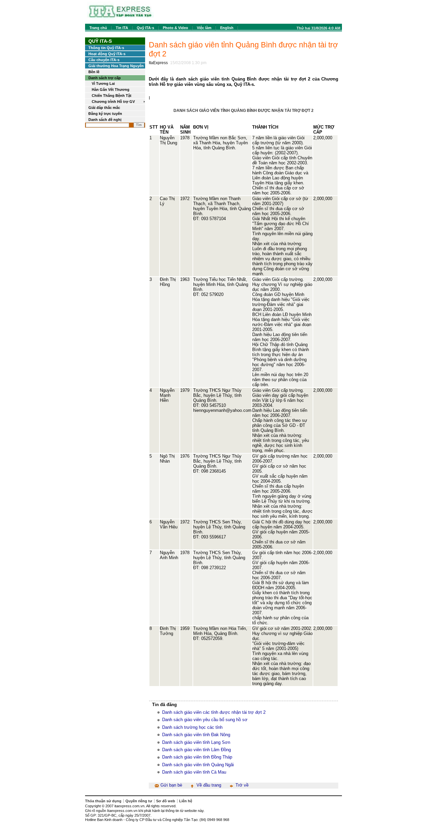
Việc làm (204, 28)
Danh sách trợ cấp (104, 78)
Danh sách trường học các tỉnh (192, 727)
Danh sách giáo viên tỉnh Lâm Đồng (196, 749)
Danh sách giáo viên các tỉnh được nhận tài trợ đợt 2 (214, 712)
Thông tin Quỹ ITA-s (106, 48)
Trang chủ (98, 28)
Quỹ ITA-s (145, 28)
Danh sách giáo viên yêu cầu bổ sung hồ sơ (205, 719)
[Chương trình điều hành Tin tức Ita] (120, 19)
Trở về (242, 785)
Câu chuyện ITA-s (103, 60)
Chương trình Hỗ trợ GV (113, 102)
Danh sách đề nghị (104, 120)
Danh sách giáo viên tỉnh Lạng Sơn (196, 742)
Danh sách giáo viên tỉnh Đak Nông (196, 734)
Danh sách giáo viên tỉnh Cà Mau (194, 772)
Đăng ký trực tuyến (105, 114)
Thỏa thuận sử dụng (103, 801)
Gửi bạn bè (171, 785)
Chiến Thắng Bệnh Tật (111, 96)
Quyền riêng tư (138, 801)
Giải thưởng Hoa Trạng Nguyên (116, 66)
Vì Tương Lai (103, 83)
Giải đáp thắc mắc (104, 108)
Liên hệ (185, 801)
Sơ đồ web (165, 801)
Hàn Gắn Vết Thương (110, 90)
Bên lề (93, 72)
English (227, 28)
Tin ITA (122, 28)
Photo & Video (175, 28)
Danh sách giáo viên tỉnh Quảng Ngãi (198, 764)
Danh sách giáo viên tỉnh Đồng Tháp (197, 757)
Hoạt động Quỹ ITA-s (106, 54)
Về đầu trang (208, 785)
